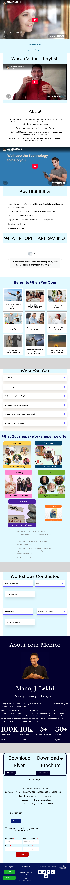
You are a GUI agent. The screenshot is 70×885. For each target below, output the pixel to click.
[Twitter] (53, 872)
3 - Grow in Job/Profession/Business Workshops (22, 396)
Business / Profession (45, 611)
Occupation (27, 846)
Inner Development (11, 583)
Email (7, 846)
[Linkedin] (48, 872)
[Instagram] (44, 872)
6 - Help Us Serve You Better (14, 423)
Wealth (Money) (12, 594)
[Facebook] (40, 872)
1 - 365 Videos (9, 378)
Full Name (9, 838)
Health (38, 583)
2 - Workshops (10, 387)
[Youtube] (46, 876)
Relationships (9, 611)
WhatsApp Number (30, 838)
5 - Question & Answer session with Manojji (20, 414)
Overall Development (14, 622)
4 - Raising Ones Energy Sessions (16, 405)
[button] (8, 260)
